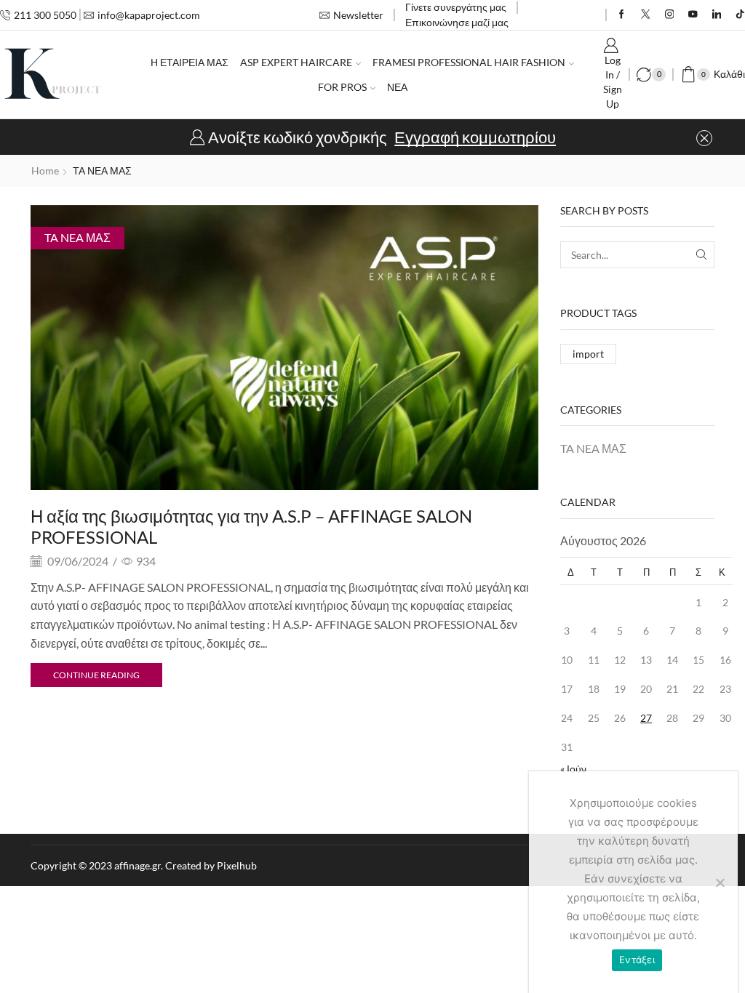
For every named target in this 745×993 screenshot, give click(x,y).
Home (45, 170)
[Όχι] (719, 882)
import (588, 353)
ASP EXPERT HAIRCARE (296, 62)
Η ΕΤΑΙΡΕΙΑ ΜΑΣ (189, 62)
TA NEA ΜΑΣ (77, 237)
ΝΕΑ (397, 87)
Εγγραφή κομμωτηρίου (475, 137)
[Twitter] (645, 14)
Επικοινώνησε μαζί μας (457, 22)
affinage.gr (137, 865)
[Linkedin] (717, 14)
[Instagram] (669, 14)
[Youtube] (693, 14)
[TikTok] (740, 14)
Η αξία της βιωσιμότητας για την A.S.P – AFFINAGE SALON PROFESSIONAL (251, 526)
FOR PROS (342, 87)
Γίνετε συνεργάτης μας (455, 7)
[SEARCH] (701, 254)
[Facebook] (621, 14)
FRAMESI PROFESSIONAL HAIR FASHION (468, 62)
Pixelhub (237, 865)
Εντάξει (637, 959)
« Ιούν (573, 769)
